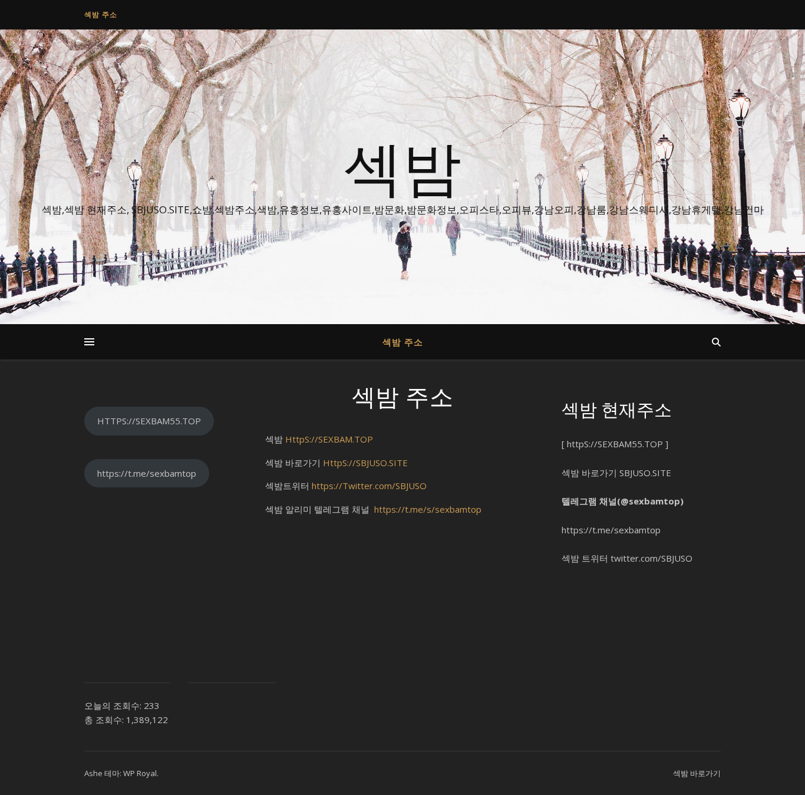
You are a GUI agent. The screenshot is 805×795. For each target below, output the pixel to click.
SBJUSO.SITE (645, 473)
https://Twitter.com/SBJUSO (369, 485)
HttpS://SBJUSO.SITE (365, 463)
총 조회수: (105, 719)
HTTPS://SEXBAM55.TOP (149, 421)
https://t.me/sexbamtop (146, 473)
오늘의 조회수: (114, 705)
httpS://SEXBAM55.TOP (615, 444)
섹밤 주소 (100, 14)
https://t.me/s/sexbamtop (427, 509)
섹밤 (402, 166)
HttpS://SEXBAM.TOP (329, 439)
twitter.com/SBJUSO (651, 558)
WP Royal (140, 773)
